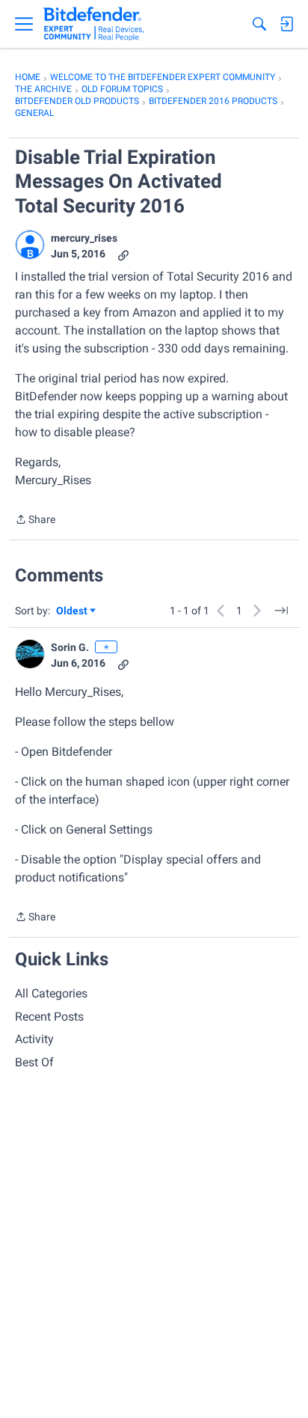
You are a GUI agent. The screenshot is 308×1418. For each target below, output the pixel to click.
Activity (34, 1039)
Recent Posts (49, 1016)
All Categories (51, 993)
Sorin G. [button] (70, 647)
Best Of (34, 1062)
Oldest (72, 612)
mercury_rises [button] (84, 238)
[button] (30, 245)
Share (35, 520)
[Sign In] (286, 24)
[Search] (259, 24)
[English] (94, 24)
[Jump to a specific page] (281, 611)
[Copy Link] (123, 254)
